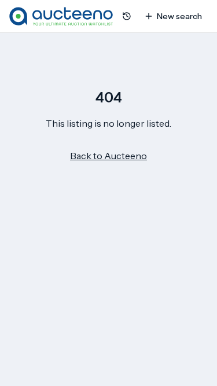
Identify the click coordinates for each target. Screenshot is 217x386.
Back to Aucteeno (108, 155)
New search (179, 16)
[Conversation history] (126, 16)
